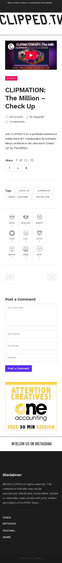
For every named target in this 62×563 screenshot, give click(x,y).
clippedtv (38, 117)
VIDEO (7, 517)
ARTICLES (9, 523)
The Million (42, 197)
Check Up (24, 191)
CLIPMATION (43, 191)
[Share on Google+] (26, 160)
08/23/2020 (16, 117)
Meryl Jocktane (18, 197)
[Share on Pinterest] (31, 160)
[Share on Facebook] (17, 160)
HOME (7, 537)
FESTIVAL (9, 530)
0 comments (16, 122)
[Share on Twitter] (21, 160)
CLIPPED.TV (18, 134)
